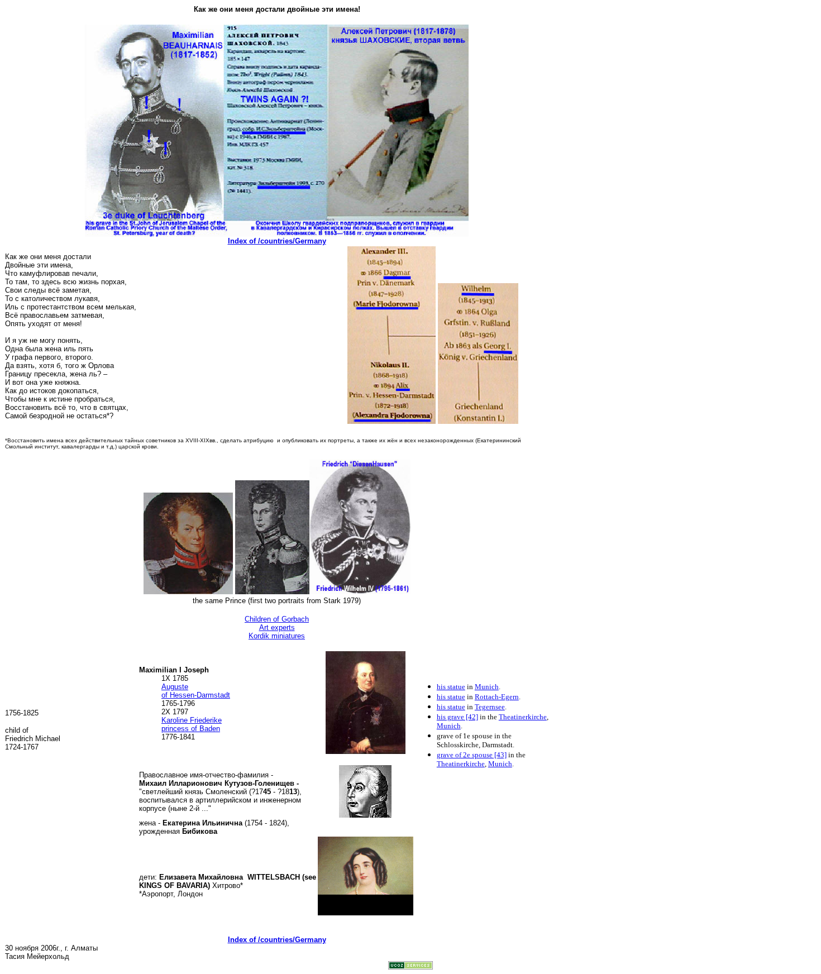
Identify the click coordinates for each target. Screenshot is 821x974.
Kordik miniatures (277, 636)
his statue (451, 686)
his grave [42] (457, 717)
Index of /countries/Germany (277, 241)
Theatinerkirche (523, 717)
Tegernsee (490, 707)
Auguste (174, 686)
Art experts (277, 627)
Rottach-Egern (497, 697)
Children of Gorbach (277, 619)
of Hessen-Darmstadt (195, 695)
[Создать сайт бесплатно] (410, 966)
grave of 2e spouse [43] (472, 755)
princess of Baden (190, 728)
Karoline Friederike (191, 720)
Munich (487, 686)
